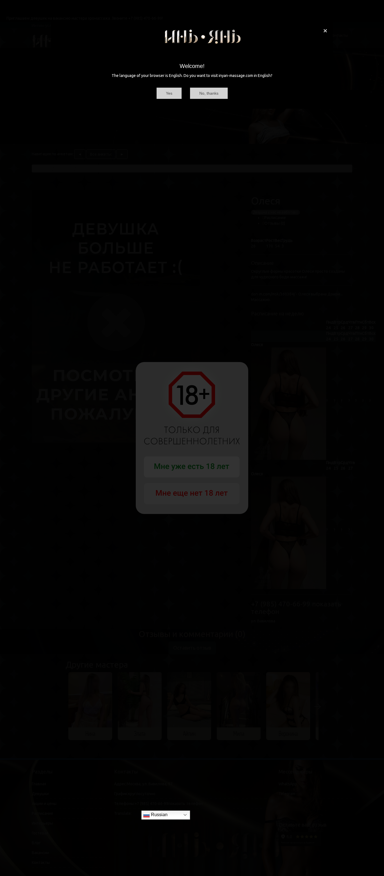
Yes (169, 93)
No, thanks (208, 93)
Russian (159, 814)
